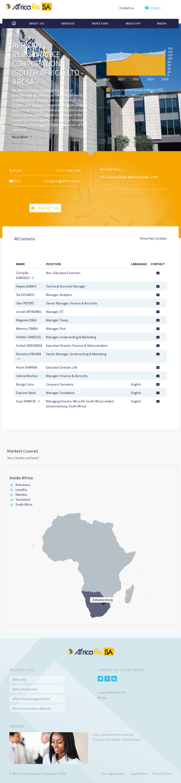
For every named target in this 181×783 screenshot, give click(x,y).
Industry (133, 23)
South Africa (24, 504)
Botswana (23, 484)
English (155, 7)
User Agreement (113, 773)
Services (68, 23)
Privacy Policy (162, 773)
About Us (36, 23)
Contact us (126, 7)
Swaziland (23, 499)
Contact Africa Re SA (112, 692)
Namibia (21, 494)
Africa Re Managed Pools (31, 698)
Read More (20, 136)
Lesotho (21, 489)
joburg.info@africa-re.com (62, 180)
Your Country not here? (23, 457)
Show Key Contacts (153, 238)
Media (161, 23)
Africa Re (19, 679)
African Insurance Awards (31, 708)
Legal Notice (138, 773)
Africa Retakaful (24, 689)
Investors (100, 23)
